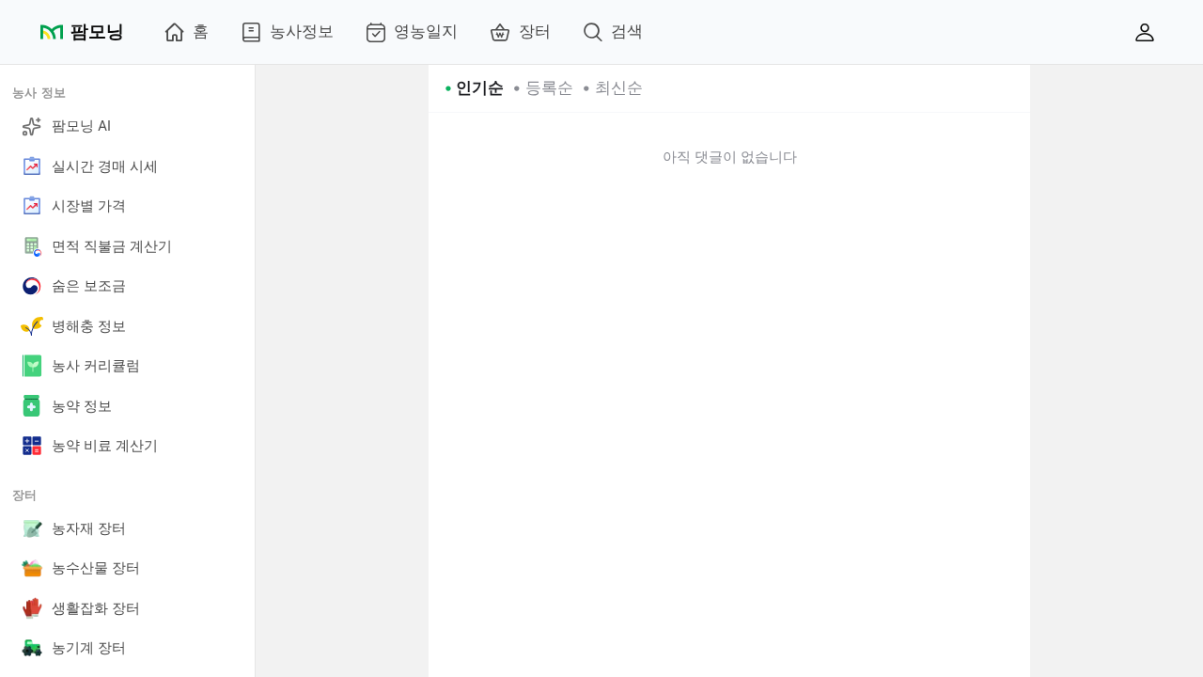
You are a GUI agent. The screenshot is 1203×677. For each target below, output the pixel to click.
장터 (535, 31)
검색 (627, 31)
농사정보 (302, 31)
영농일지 (426, 31)
